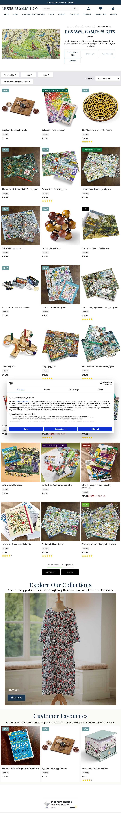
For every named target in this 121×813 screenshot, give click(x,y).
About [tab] (100, 390)
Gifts (76, 26)
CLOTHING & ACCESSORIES (33, 14)
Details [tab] (47, 390)
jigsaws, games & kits (102, 26)
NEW (6, 14)
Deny (26, 429)
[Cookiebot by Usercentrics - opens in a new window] (101, 383)
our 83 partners (23, 401)
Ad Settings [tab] (74, 390)
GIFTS (51, 14)
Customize (59, 429)
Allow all (95, 429)
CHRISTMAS (74, 14)
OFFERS (113, 14)
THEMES (87, 14)
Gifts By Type (86, 26)
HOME (15, 14)
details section (89, 421)
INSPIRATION (100, 14)
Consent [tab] (20, 390)
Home (69, 26)
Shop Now (16, 697)
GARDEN (61, 14)
